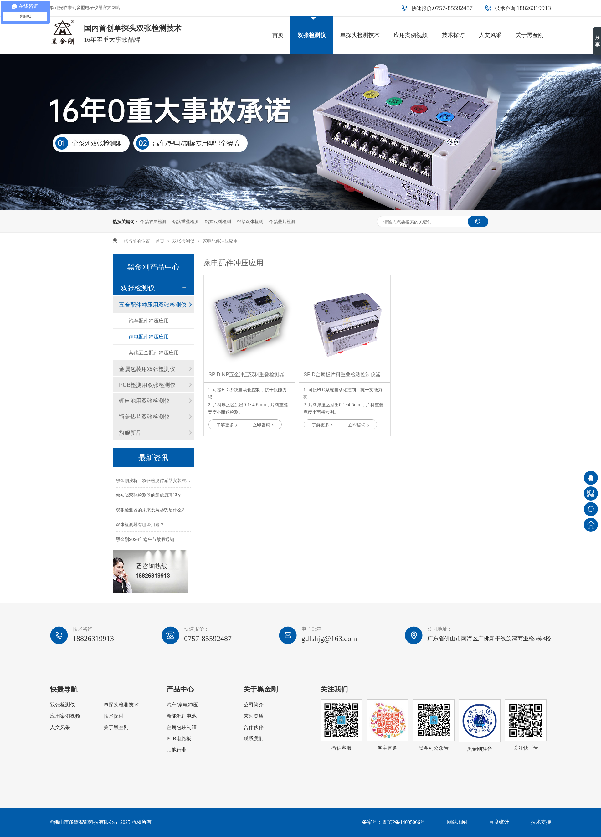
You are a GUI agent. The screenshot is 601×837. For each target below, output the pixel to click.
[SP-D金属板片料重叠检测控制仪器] (344, 321)
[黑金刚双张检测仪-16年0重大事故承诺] (300, 208)
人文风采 (490, 35)
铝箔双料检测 (218, 221)
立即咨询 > (263, 424)
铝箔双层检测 (153, 221)
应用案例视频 (411, 35)
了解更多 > (227, 424)
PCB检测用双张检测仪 (147, 384)
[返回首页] (591, 525)
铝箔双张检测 (250, 221)
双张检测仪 (312, 35)
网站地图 (457, 822)
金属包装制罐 (182, 727)
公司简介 (254, 704)
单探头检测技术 (360, 35)
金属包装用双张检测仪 (147, 368)
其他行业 (177, 749)
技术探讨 (453, 35)
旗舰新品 (130, 432)
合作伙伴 (254, 727)
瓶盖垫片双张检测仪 (144, 416)
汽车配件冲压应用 (149, 320)
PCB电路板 (179, 738)
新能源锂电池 (182, 716)
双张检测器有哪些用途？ (140, 519)
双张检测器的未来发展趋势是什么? (150, 505)
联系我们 (254, 738)
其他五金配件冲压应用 (154, 352)
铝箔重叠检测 (185, 221)
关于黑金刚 (530, 35)
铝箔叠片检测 (282, 221)
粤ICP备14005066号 (403, 822)
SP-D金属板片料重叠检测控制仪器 (342, 374)
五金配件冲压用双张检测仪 (153, 304)
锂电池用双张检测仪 (144, 400)
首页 (278, 35)
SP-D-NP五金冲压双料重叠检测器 (246, 374)
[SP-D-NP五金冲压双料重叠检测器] (249, 321)
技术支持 (541, 822)
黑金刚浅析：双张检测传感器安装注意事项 (157, 475)
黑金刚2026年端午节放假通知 (145, 534)
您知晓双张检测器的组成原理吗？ (149, 490)
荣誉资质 (254, 716)
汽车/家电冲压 (182, 704)
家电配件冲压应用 (220, 241)
